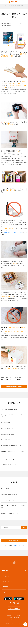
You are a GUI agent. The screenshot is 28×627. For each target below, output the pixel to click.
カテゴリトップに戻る (14, 540)
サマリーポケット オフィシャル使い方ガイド (8, 5)
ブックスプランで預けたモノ (7, 459)
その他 (3, 592)
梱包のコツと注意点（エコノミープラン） (11, 434)
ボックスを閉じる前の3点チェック (9, 409)
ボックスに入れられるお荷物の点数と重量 (11, 445)
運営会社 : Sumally (11, 615)
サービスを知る (6, 570)
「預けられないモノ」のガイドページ (13, 232)
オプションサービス (7, 581)
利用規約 (19, 615)
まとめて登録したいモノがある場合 (9, 464)
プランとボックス (6, 576)
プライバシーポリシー (14, 617)
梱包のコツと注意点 (5, 422)
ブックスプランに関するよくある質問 (10, 513)
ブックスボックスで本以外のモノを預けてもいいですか (13, 452)
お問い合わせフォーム (17, 545)
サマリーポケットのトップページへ (14, 386)
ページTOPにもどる (13, 608)
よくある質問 (5, 586)
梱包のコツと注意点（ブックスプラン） (10, 428)
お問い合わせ (25, 624)
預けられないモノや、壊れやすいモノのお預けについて (13, 415)
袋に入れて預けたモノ (6, 439)
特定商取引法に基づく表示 (14, 620)
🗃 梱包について (20, 5)
